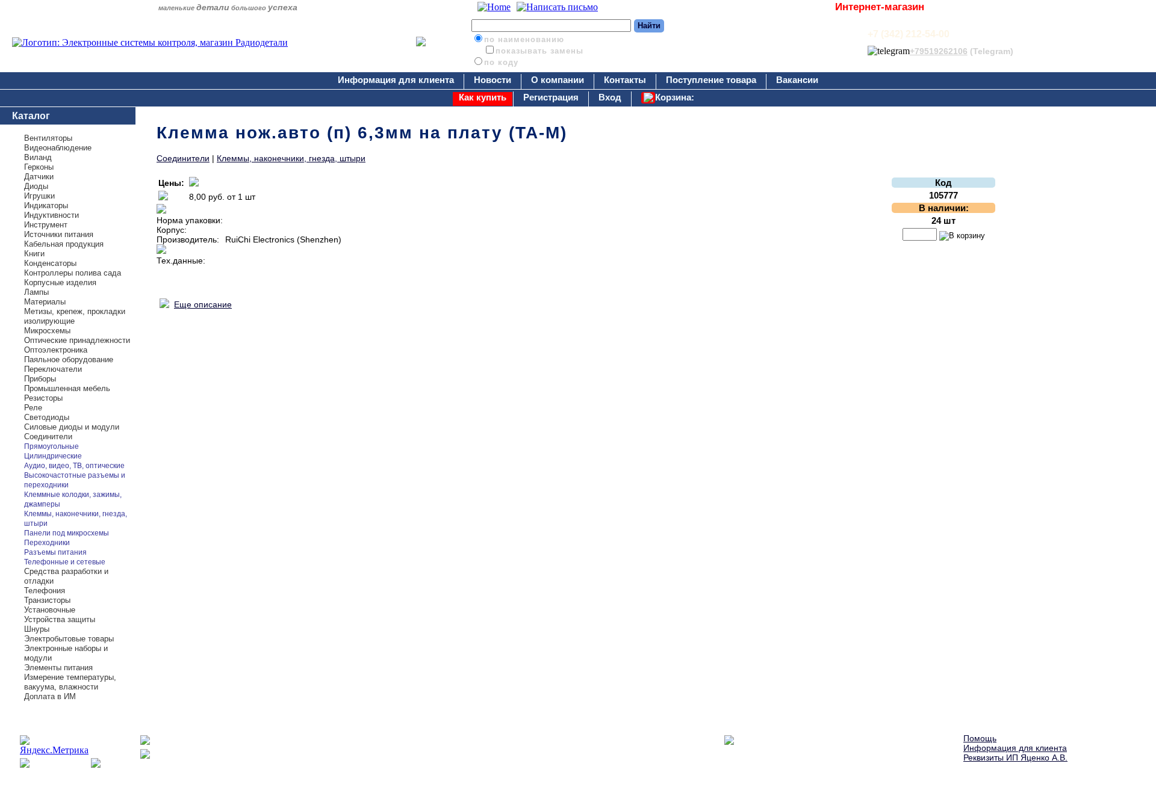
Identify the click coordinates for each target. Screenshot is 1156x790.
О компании (557, 80)
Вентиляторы (48, 138)
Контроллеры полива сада (72, 272)
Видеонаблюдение (58, 147)
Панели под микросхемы (66, 533)
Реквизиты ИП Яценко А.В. (1015, 757)
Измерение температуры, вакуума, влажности (70, 682)
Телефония (44, 590)
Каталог (31, 116)
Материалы (45, 301)
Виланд (38, 157)
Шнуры (36, 629)
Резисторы (43, 398)
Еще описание (203, 304)
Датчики (39, 176)
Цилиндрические (53, 456)
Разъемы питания (55, 552)
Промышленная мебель (67, 388)
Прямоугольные (51, 446)
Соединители (48, 436)
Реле (33, 407)
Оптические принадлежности (77, 340)
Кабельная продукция (64, 243)
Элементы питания (58, 667)
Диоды (36, 186)
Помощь (979, 738)
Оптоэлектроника (55, 349)
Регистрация (551, 97)
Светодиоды (46, 417)
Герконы (39, 166)
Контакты (625, 80)
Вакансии (797, 80)
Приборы (40, 378)
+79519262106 (939, 51)
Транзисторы (47, 600)
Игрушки (39, 195)
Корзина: (674, 97)
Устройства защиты (59, 619)
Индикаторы (46, 205)
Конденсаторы (50, 263)
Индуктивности (51, 215)
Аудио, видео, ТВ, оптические (74, 465)
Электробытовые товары (69, 638)
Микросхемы (47, 330)
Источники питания (58, 234)
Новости (492, 80)
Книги (34, 253)
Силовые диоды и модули (71, 426)
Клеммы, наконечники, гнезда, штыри (291, 158)
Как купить (482, 97)
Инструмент (45, 224)
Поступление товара (711, 80)
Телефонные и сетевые (64, 562)
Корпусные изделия (60, 282)
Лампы (36, 292)
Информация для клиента (396, 80)
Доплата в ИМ (50, 696)
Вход (609, 97)
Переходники (47, 542)
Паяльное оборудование (68, 359)
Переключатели (53, 369)
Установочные (49, 609)
